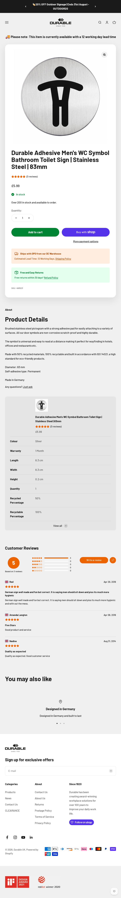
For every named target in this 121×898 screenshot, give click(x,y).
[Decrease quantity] (16, 218)
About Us (40, 798)
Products (10, 792)
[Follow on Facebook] (7, 837)
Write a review (93, 560)
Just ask (28, 386)
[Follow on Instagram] (15, 837)
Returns (39, 804)
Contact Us (11, 804)
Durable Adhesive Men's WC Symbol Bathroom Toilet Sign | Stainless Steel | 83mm (68, 419)
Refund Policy (51, 277)
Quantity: (16, 210)
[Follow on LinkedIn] (31, 837)
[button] (113, 560)
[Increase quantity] (29, 218)
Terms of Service (44, 816)
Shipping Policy (63, 258)
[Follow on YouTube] (23, 837)
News (8, 798)
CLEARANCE (12, 810)
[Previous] (25, 6)
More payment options (85, 241)
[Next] (95, 6)
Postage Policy (43, 810)
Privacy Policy (43, 823)
